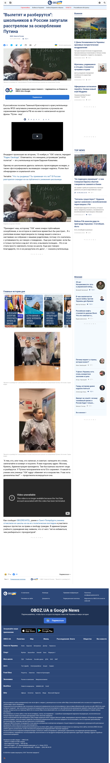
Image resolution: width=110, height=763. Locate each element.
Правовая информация (70, 593)
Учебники (29, 659)
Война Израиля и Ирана (54, 7)
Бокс (44, 652)
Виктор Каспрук (81, 304)
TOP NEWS (79, 150)
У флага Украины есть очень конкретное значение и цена (85, 374)
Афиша (23, 693)
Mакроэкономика (41, 679)
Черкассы (52, 646)
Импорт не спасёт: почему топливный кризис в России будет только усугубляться (86, 400)
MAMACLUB (40, 686)
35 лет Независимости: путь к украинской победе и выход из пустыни (84, 284)
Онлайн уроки (38, 659)
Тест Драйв (25, 666)
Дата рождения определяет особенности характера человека (84, 75)
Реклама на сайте (27, 598)
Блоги (72, 639)
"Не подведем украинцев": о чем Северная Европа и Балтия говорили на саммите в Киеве (89, 181)
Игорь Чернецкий (81, 380)
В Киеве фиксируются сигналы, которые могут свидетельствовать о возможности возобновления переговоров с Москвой (89, 210)
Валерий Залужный (82, 290)
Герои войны (25, 7)
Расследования (63, 639)
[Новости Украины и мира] (34, 580)
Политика (21, 639)
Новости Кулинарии (43, 672)
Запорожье (37, 646)
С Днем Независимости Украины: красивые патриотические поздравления (89, 45)
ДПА (46, 659)
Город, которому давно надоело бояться (85, 387)
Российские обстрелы (81, 7)
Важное (78, 13)
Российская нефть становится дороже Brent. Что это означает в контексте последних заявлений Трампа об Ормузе (86, 313)
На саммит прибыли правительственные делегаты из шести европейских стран (88, 189)
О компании (25, 593)
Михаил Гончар (80, 406)
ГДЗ (22, 659)
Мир (32, 639)
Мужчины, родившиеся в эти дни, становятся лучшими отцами (84, 67)
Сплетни (30, 693)
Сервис (51, 666)
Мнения (78, 277)
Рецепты (24, 672)
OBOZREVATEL (23, 520)
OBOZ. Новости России (17, 36)
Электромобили (36, 666)
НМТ (56, 659)
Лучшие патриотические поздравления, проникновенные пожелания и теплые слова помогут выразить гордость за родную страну (90, 53)
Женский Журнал (54, 693)
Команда (45, 593)
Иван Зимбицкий (81, 365)
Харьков (29, 646)
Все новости (102, 639)
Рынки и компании (27, 679)
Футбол (23, 652)
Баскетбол (31, 652)
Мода (44, 693)
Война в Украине (38, 7)
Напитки (32, 672)
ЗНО (51, 659)
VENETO (68, 7)
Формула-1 (51, 652)
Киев (22, 646)
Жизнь (46, 639)
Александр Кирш (81, 392)
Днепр (45, 646)
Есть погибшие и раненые (83, 230)
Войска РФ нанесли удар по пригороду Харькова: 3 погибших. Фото (89, 224)
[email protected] (28, 747)
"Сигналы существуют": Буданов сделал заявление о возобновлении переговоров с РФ (90, 201)
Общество (87, 639)
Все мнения (80, 413)
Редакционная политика (17, 579)
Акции (45, 666)
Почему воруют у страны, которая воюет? (86, 361)
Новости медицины (27, 686)
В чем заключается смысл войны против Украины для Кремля (84, 299)
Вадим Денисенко (81, 319)
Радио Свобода (11, 157)
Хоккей (39, 652)
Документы (46, 598)
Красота (38, 693)
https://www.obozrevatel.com (74, 702)
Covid (47, 686)
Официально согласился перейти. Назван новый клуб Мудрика (85, 89)
